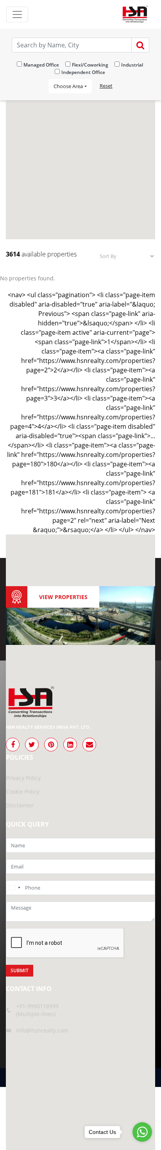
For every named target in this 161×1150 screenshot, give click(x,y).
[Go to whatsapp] (142, 1132)
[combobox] (14, 888)
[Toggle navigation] (17, 14)
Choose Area (68, 86)
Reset (106, 85)
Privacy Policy (23, 778)
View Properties (63, 597)
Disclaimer (20, 805)
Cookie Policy (22, 791)
